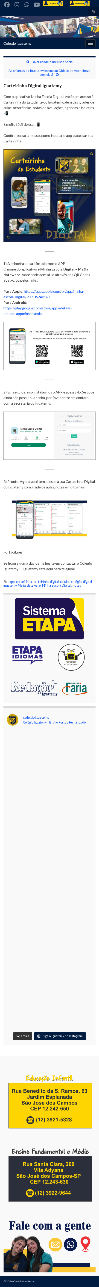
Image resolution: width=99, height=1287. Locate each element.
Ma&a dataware (29, 585)
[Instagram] (16, 3)
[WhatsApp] (26, 3)
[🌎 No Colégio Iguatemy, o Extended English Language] (49, 855)
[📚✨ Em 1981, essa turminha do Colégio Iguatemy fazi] (49, 954)
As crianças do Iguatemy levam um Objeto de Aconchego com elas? (49, 72)
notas (77, 585)
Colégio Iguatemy (17, 43)
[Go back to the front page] (49, 27)
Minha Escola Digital (56, 585)
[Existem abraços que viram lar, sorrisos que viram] (49, 904)
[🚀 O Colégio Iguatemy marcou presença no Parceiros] (49, 805)
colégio (76, 582)
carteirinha (24, 582)
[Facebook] (6, 3)
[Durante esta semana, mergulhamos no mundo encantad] (49, 755)
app (12, 582)
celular (65, 582)
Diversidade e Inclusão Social (52, 62)
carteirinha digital (46, 582)
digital (87, 582)
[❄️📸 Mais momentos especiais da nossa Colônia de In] (49, 1004)
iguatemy (10, 585)
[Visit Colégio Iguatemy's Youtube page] (36, 3)
